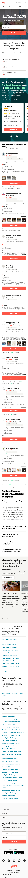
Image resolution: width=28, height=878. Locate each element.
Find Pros (14, 33)
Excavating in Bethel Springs (9, 758)
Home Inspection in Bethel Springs (11, 730)
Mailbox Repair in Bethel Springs (10, 761)
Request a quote (12, 129)
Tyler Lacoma (5, 593)
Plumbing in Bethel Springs (9, 738)
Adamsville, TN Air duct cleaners (11, 642)
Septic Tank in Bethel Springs (9, 740)
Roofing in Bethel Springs (8, 716)
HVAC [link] (3, 6)
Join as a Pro (18, 2)
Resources (4, 813)
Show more (24, 174)
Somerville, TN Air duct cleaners (10, 663)
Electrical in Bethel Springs (9, 724)
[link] (5, 125)
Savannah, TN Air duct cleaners (10, 653)
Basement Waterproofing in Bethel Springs (13, 732)
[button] (4, 178)
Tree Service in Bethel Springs (10, 719)
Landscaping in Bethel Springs (10, 746)
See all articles (8, 577)
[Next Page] (25, 484)
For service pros (5, 809)
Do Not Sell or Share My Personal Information (14, 874)
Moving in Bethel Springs (8, 749)
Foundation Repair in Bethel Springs (11, 721)
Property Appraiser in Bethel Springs (11, 751)
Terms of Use (10, 870)
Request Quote (14, 183)
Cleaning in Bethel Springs (9, 767)
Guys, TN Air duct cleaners (9, 644)
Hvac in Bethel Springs (8, 691)
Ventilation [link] (8, 6)
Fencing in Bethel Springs (8, 775)
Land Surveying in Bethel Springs (10, 727)
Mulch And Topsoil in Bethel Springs (11, 743)
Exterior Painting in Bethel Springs (11, 764)
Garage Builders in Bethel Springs (11, 790)
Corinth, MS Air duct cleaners (9, 655)
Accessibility (13, 872)
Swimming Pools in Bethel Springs (11, 769)
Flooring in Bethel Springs (9, 783)
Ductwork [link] (15, 6)
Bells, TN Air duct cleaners (9, 669)
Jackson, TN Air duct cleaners (10, 650)
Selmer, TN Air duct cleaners (9, 639)
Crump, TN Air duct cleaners (9, 647)
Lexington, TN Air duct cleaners (10, 666)
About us (4, 817)
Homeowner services (7, 805)
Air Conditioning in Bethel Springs (11, 735)
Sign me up (14, 841)
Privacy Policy (18, 870)
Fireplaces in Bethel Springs (9, 780)
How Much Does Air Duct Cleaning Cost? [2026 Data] (10, 597)
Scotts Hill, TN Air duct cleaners (10, 658)
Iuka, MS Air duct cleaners (9, 672)
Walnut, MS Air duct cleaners (9, 661)
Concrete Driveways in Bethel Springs (12, 777)
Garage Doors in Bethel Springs (10, 772)
